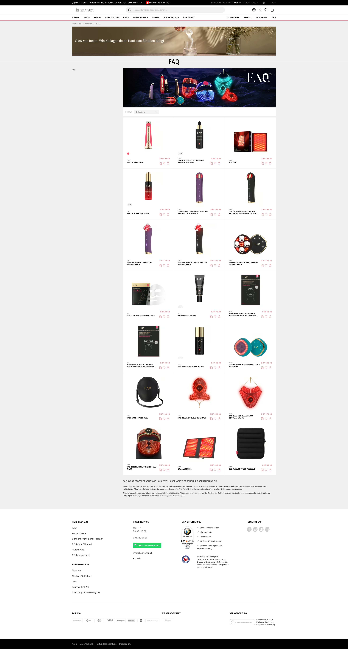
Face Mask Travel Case (137, 418)
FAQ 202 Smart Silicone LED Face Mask (141, 468)
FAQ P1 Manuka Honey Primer (191, 367)
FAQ (74, 528)
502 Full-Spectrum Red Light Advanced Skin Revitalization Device (243, 212)
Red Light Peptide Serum (138, 213)
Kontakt (137, 558)
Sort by (128, 112)
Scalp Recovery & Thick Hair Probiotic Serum (191, 161)
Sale (273, 17)
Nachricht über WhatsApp (149, 545)
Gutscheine (78, 550)
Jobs (74, 581)
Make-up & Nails (140, 17)
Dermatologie (112, 17)
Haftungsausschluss (106, 644)
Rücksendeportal (81, 555)
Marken (76, 17)
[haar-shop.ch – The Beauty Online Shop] (85, 10)
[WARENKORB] (272, 10)
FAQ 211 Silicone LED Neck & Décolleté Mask (241, 417)
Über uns (76, 570)
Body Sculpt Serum (187, 316)
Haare (87, 17)
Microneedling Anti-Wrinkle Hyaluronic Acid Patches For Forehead (242, 315)
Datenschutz (86, 644)
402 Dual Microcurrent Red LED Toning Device (192, 264)
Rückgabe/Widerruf (82, 544)
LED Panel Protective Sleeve (242, 469)
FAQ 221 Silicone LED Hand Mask (192, 418)
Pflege (97, 17)
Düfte (126, 17)
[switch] (187, 547)
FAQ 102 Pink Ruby (135, 162)
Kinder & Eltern (171, 17)
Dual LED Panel (184, 469)
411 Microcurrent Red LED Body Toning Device (243, 264)
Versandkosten (79, 533)
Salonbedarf (232, 17)
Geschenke (261, 17)
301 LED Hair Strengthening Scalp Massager (244, 366)
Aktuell (248, 17)
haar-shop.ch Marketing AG (86, 592)
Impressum (125, 644)
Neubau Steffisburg (82, 576)
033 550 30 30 (233, 3)
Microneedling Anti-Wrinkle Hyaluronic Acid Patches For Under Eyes (140, 366)
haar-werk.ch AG (80, 587)
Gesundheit (189, 17)
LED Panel (233, 162)
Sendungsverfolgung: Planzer (87, 539)
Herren (156, 17)
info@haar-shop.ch (143, 553)
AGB (74, 644)
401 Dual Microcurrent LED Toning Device (139, 264)
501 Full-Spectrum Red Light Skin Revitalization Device (193, 212)
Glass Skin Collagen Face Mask (141, 316)
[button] (164, 163)
